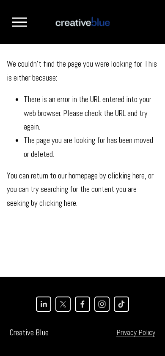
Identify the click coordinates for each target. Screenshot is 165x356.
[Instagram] (102, 304)
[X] (63, 304)
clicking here (126, 175)
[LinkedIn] (43, 304)
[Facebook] (82, 304)
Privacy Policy (135, 332)
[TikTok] (121, 304)
